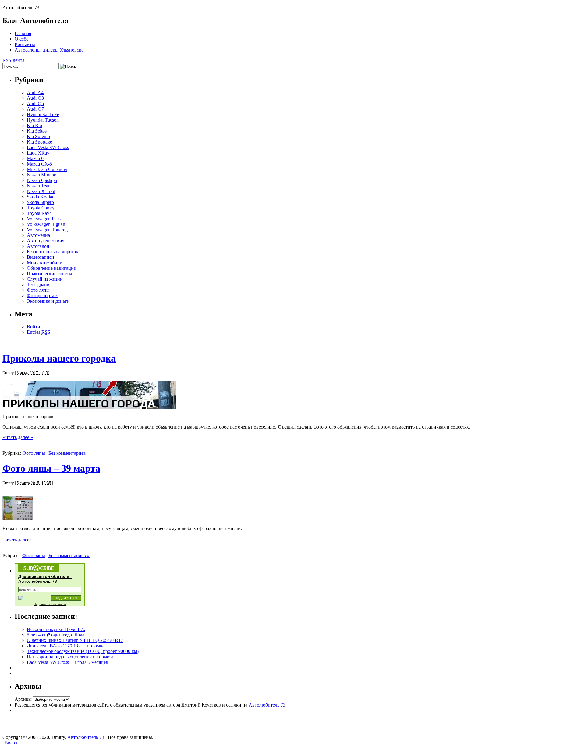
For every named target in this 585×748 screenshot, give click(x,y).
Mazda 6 (35, 158)
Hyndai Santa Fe (43, 114)
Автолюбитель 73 (267, 704)
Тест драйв (38, 284)
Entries (38, 332)
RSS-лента (13, 60)
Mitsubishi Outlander (47, 169)
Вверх (11, 742)
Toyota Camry (41, 207)
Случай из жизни (45, 279)
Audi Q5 (35, 103)
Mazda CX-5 (39, 163)
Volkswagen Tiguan (46, 224)
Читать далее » (17, 437)
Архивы (23, 699)
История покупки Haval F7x (56, 629)
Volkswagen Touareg (47, 229)
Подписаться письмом (50, 604)
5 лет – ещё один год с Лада (55, 634)
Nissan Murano (41, 174)
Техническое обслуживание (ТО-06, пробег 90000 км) (83, 651)
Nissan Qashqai (42, 180)
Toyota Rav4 (39, 213)
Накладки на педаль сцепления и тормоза (70, 656)
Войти (33, 326)
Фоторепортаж (42, 295)
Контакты (25, 44)
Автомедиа (38, 235)
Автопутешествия (45, 240)
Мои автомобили (44, 262)
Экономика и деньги (48, 301)
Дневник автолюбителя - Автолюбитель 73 (45, 579)
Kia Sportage (39, 141)
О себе (21, 38)
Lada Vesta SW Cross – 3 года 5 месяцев (67, 662)
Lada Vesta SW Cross (48, 147)
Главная (23, 33)
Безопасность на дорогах (52, 251)
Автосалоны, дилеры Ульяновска (49, 49)
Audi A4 (35, 92)
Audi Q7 (35, 109)
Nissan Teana (40, 185)
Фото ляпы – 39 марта (51, 468)
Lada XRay (38, 152)
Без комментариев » (69, 453)
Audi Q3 (35, 98)
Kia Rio (34, 125)
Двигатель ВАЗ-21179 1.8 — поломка (66, 645)
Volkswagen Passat (45, 218)
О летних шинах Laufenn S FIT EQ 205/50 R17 (75, 640)
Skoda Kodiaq (41, 196)
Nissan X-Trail (41, 191)
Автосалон (38, 246)
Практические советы (49, 273)
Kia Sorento (38, 136)
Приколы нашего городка (59, 358)
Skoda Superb (40, 202)
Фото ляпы (38, 290)
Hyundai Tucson (43, 120)
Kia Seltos (37, 131)
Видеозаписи (40, 257)
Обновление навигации (51, 268)
